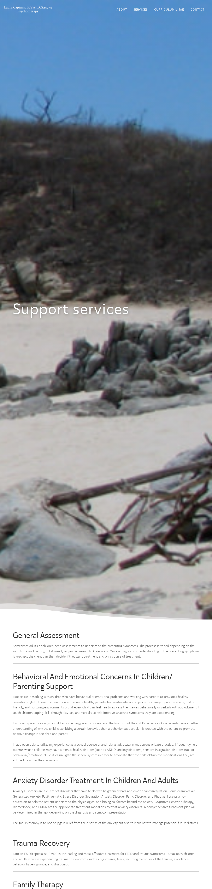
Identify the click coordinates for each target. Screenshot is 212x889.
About (122, 9)
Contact (198, 9)
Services (141, 9)
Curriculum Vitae (169, 9)
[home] (28, 9)
